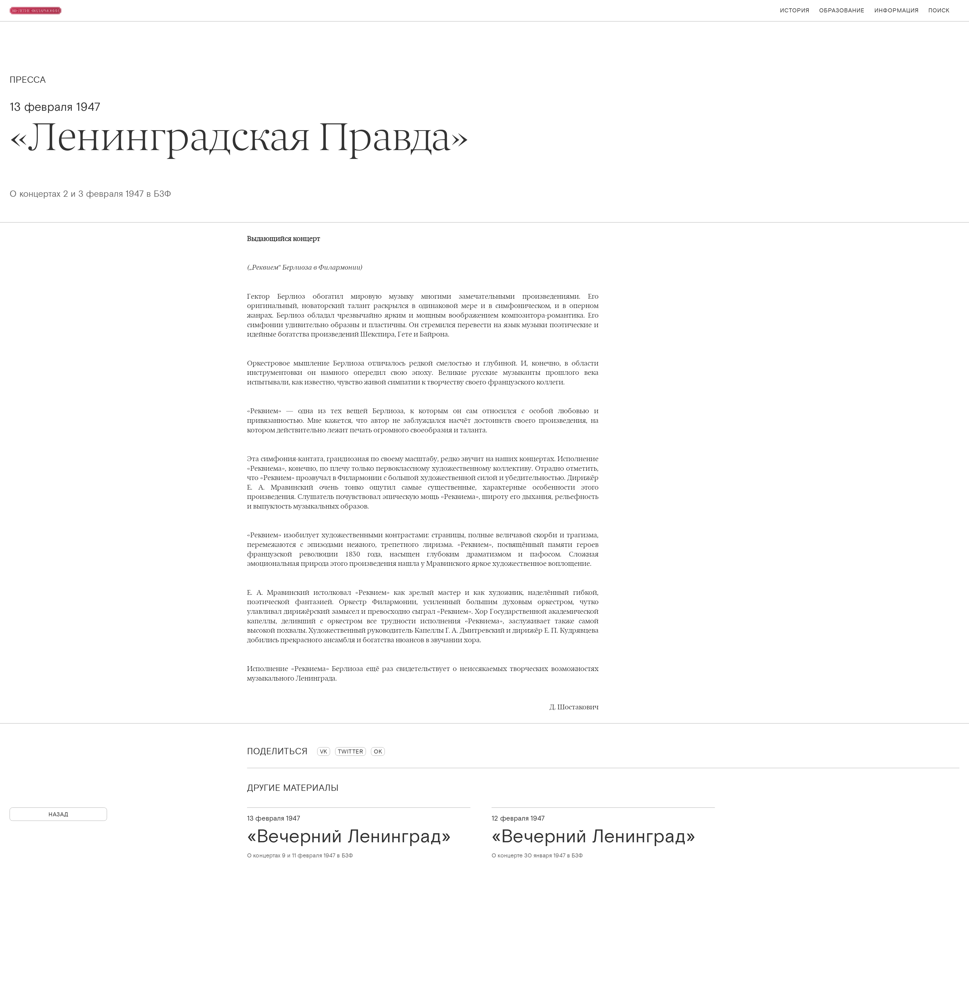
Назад (58, 814)
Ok (378, 751)
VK (323, 751)
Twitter (350, 751)
